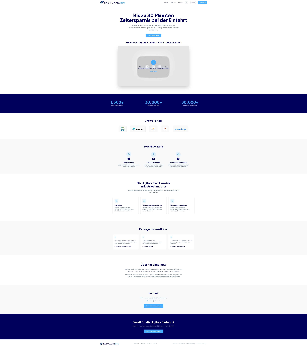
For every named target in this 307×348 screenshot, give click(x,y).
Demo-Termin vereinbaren (153, 306)
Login (193, 2)
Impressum (175, 343)
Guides (155, 343)
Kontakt (180, 2)
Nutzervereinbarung (190, 343)
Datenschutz (182, 343)
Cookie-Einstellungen (202, 343)
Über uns (173, 2)
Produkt (166, 2)
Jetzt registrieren (153, 35)
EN (186, 2)
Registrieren (202, 2)
